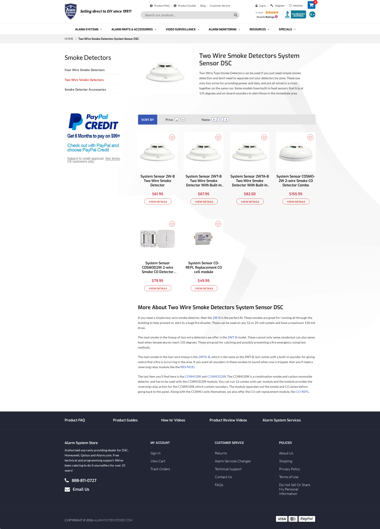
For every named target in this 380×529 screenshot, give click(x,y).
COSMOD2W (216, 376)
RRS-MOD (187, 367)
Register (280, 5)
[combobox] (190, 15)
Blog (203, 5)
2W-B (217, 317)
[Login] (257, 5)
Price (169, 119)
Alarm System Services (282, 420)
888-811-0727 (84, 480)
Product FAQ (162, 5)
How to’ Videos (173, 420)
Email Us (81, 489)
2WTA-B (204, 356)
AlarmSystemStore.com (113, 520)
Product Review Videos (228, 420)
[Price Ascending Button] (176, 119)
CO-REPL (302, 391)
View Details (158, 201)
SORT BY (147, 119)
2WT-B (232, 337)
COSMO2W (193, 376)
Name (206, 119)
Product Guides (187, 5)
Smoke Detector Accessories (85, 90)
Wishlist (298, 5)
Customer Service (220, 5)
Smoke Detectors (88, 57)
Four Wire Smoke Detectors (85, 70)
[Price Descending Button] (182, 119)
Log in (262, 5)
